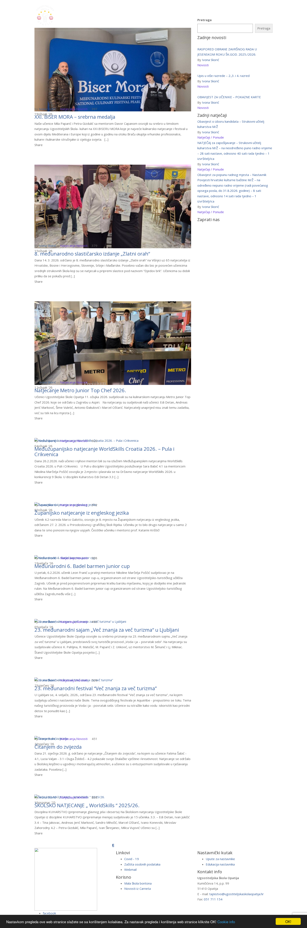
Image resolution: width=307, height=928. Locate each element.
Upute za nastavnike (220, 859)
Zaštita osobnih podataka (142, 864)
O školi (74, 14)
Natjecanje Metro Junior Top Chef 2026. (80, 390)
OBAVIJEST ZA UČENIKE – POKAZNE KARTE (229, 97)
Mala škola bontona (138, 883)
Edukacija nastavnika (220, 864)
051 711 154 (213, 899)
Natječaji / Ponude (210, 137)
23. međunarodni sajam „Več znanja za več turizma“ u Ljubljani (106, 629)
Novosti (82, 109)
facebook (49, 913)
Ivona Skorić (47, 109)
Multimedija (172, 14)
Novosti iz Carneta (137, 888)
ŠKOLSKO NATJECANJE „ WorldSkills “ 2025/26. (87, 805)
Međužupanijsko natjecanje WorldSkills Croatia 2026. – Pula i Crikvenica (104, 451)
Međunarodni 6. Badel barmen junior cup (82, 566)
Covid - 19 (131, 859)
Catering (137, 14)
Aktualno (210, 14)
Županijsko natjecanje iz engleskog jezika (81, 512)
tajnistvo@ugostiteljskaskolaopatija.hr (236, 894)
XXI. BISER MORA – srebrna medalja (74, 116)
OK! (288, 921)
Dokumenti (232, 14)
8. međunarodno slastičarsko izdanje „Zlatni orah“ (92, 253)
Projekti (192, 14)
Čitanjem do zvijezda (58, 746)
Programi (94, 14)
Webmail (130, 869)
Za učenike (116, 14)
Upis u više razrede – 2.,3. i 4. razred (223, 76)
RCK (153, 14)
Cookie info (226, 921)
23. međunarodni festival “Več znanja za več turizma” (95, 688)
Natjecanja (67, 109)
